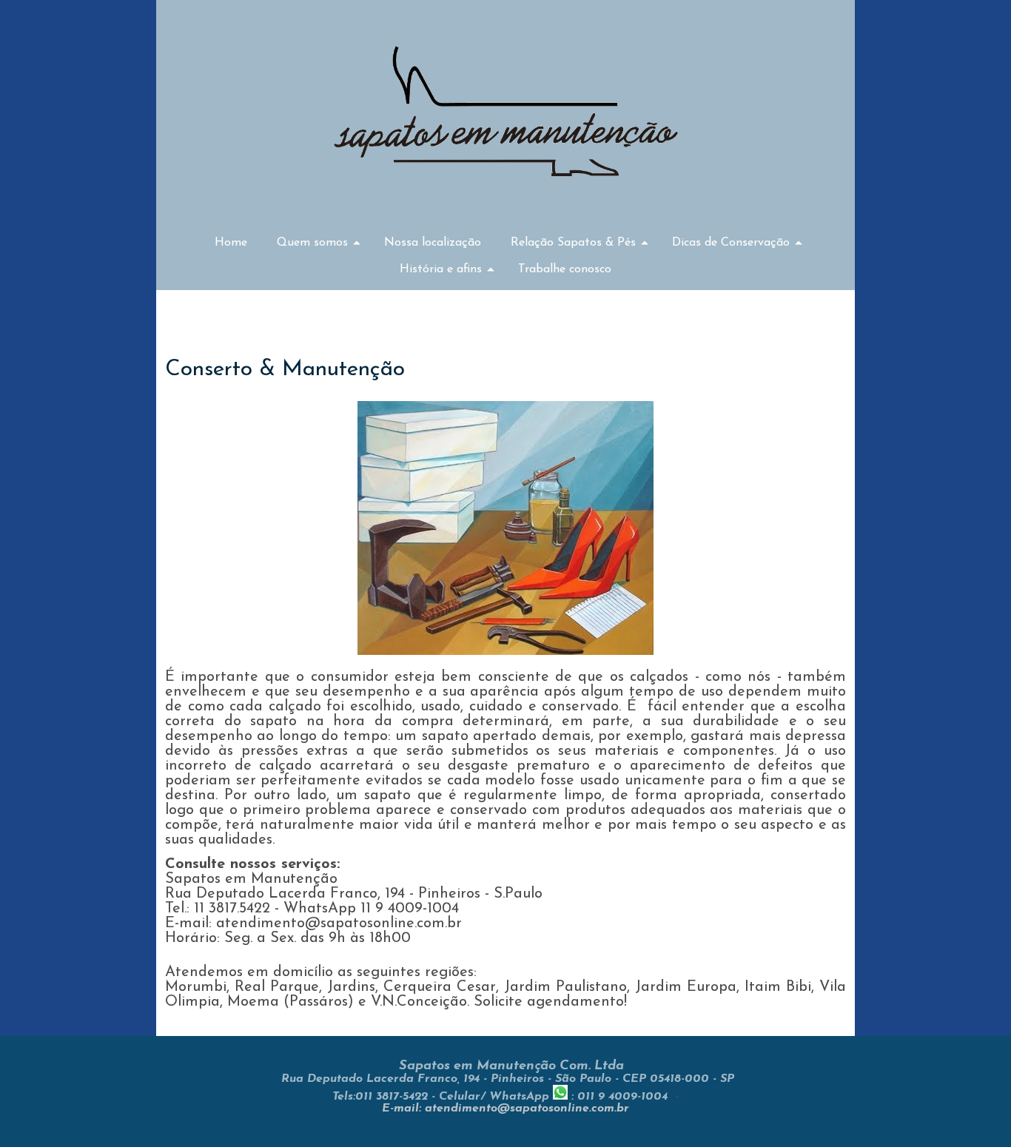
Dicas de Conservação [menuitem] (731, 243)
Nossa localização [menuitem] (432, 243)
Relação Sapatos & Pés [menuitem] (573, 243)
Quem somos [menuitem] (312, 243)
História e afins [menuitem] (441, 269)
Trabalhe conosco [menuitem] (564, 269)
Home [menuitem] (231, 243)
